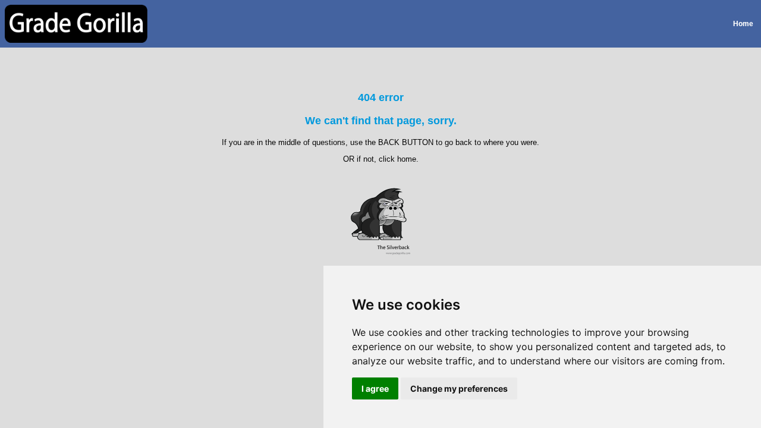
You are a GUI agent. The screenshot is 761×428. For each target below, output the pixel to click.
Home (743, 24)
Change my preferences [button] (459, 388)
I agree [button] (375, 388)
